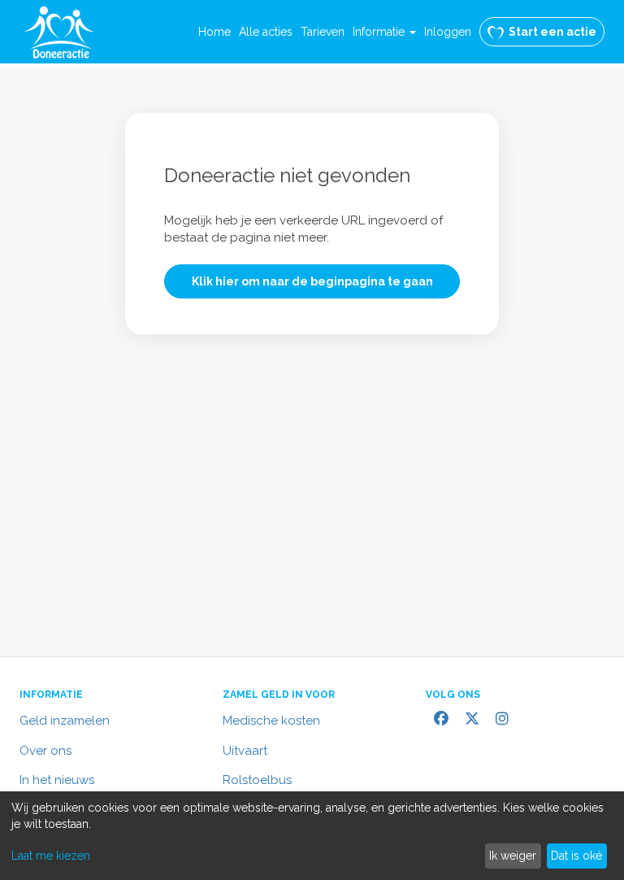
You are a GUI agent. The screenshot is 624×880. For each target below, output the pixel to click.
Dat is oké (576, 855)
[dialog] (312, 835)
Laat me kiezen (50, 855)
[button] (384, 31)
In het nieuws (57, 780)
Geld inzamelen (65, 720)
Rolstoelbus (257, 780)
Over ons (46, 750)
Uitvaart (245, 750)
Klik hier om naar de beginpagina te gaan (312, 281)
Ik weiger (512, 855)
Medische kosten (271, 720)
